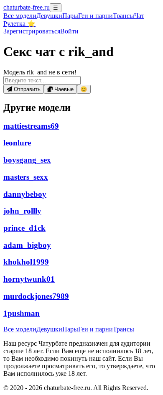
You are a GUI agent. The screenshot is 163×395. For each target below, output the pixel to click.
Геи (95, 15)
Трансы (123, 15)
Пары (70, 15)
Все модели (19, 329)
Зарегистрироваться (31, 31)
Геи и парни (95, 329)
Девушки (49, 15)
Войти (69, 31)
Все (19, 15)
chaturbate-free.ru (26, 7)
